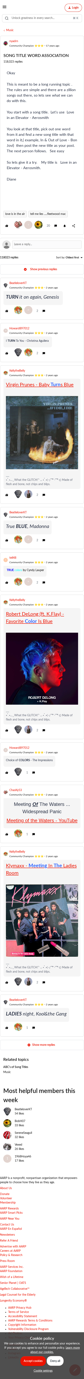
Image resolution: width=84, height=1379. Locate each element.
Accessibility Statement (22, 1316)
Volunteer (6, 1198)
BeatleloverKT (18, 283)
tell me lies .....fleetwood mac (48, 214)
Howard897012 (19, 328)
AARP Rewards (9, 1208)
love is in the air (15, 214)
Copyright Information (22, 1324)
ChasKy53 (15, 790)
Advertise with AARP (13, 1246)
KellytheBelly (17, 370)
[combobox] (42, 18)
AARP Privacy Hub (19, 1307)
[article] (42, 298)
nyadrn (13, 41)
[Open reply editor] (42, 244)
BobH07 (20, 1121)
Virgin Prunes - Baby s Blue (40, 384)
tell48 (12, 557)
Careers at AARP (10, 1250)
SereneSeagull (23, 1133)
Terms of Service (18, 1312)
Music (10, 30)
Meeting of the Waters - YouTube (42, 820)
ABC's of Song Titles (15, 1067)
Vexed (18, 1144)
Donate (4, 1194)
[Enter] (6, 18)
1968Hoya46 (23, 1156)
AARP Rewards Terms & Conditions (30, 1320)
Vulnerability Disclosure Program (28, 1329)
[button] (4, 8)
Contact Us (7, 1224)
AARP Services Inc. (11, 1267)
